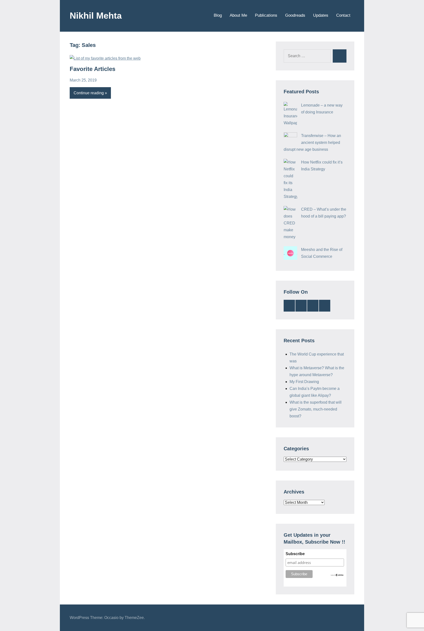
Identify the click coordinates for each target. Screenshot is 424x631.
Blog (218, 15)
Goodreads (295, 15)
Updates (320, 15)
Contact (343, 15)
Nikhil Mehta (96, 16)
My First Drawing (304, 382)
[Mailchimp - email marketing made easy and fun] (337, 575)
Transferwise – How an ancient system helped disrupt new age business (312, 142)
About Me (238, 15)
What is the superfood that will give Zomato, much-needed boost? (316, 409)
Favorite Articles (92, 69)
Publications (266, 15)
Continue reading (89, 93)
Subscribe (295, 554)
